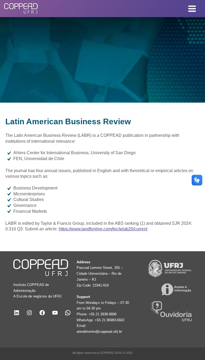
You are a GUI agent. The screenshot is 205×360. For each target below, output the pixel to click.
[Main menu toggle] (192, 8)
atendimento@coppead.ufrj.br (99, 332)
